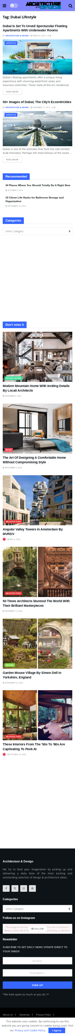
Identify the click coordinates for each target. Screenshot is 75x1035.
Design (10, 665)
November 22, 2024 (13, 682)
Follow (38, 928)
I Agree (57, 1030)
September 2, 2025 (13, 467)
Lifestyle (11, 43)
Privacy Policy (43, 1014)
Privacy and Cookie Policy (30, 1030)
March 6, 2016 (39, 35)
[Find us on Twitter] (14, 888)
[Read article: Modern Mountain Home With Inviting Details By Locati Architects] (37, 357)
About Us (8, 1014)
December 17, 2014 (41, 107)
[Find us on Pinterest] (32, 888)
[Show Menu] (4, 5)
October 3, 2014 (15, 190)
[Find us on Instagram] (23, 888)
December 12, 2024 (13, 611)
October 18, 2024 (17, 754)
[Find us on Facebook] (6, 888)
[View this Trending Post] (4, 539)
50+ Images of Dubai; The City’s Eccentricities (37, 102)
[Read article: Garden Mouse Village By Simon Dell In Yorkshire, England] (37, 643)
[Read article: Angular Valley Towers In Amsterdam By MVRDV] (37, 500)
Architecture (13, 521)
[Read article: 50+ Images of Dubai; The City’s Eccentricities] (37, 128)
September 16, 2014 (16, 206)
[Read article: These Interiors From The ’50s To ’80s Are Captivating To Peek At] (37, 715)
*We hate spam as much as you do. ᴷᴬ (26, 994)
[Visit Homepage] (43, 5)
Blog (9, 449)
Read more (14, 91)
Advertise (24, 1014)
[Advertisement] (37, 278)
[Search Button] (70, 5)
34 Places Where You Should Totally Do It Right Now (37, 185)
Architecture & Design (17, 35)
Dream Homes (13, 378)
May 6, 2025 (14, 539)
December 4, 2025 (12, 396)
